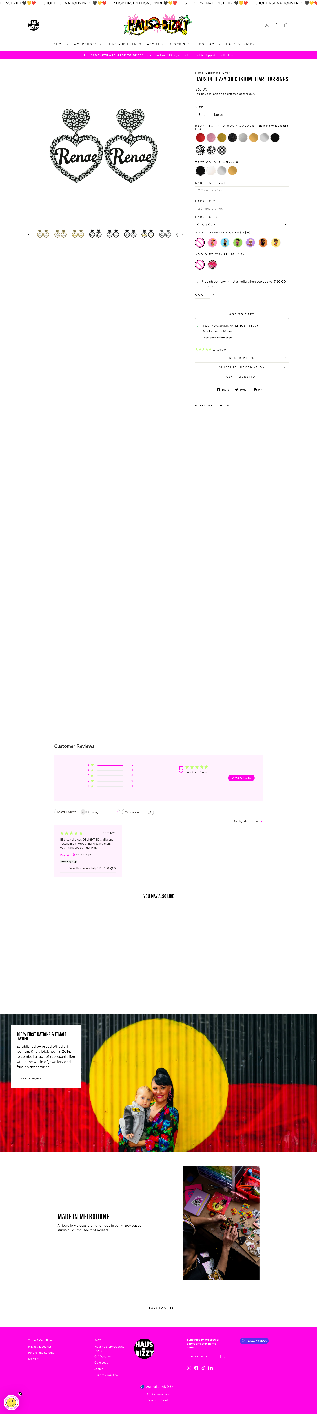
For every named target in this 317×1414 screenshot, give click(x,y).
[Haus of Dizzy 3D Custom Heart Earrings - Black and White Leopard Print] (200, 628)
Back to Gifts (161, 1307)
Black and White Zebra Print (211, 150)
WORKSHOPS (86, 44)
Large (218, 114)
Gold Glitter (221, 137)
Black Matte (275, 137)
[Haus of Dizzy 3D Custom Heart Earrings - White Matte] (200, 669)
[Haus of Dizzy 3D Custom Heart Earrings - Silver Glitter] (200, 589)
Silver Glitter (243, 137)
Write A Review (241, 778)
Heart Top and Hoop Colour (241, 127)
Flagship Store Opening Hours (109, 1348)
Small (203, 114)
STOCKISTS (180, 44)
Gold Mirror (253, 137)
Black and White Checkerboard (221, 150)
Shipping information (242, 367)
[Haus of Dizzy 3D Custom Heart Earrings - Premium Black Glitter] (200, 579)
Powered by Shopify (158, 1399)
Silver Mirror (264, 137)
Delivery (33, 1358)
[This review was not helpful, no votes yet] (111, 868)
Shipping (218, 93)
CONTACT (208, 44)
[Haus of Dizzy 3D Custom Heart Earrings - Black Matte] (200, 618)
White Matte (211, 170)
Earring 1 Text (210, 182)
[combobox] (104, 812)
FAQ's (98, 1340)
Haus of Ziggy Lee (106, 1375)
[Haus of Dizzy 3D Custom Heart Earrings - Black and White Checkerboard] (200, 648)
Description (242, 358)
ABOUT (154, 44)
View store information (217, 337)
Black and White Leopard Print (200, 150)
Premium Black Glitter (232, 137)
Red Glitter (200, 137)
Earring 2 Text (210, 201)
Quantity (205, 294)
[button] (11, 1402)
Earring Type (209, 217)
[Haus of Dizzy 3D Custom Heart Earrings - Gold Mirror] (200, 599)
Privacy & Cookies (40, 1346)
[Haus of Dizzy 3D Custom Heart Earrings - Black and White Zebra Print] (200, 638)
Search (98, 1368)
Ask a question (242, 376)
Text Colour (217, 162)
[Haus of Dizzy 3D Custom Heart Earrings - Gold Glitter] (200, 569)
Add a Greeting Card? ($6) (223, 232)
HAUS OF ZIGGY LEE (244, 44)
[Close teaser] (20, 1394)
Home (199, 72)
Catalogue (101, 1362)
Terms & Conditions (40, 1340)
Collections (212, 72)
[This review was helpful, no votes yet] (105, 868)
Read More (31, 1078)
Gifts (225, 72)
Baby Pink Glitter (211, 137)
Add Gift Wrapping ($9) (219, 254)
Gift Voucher (102, 1356)
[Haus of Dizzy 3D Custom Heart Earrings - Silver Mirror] (200, 609)
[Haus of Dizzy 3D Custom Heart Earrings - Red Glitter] (200, 549)
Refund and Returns (41, 1352)
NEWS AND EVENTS (124, 44)
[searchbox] (67, 812)
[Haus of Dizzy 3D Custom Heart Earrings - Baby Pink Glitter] (200, 559)
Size (199, 107)
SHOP (59, 44)
